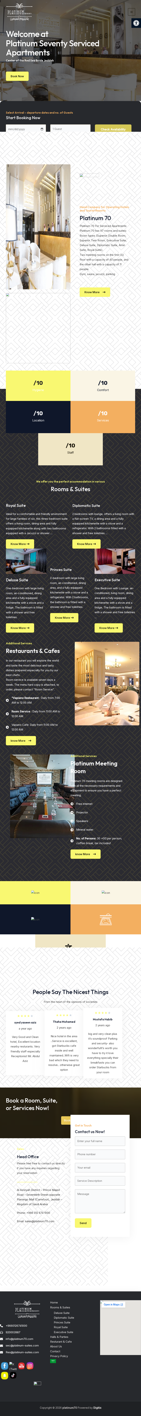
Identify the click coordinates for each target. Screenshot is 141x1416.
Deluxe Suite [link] (62, 1313)
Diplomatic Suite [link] (64, 1317)
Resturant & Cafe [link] (61, 1341)
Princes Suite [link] (62, 1322)
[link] (136, 23)
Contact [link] (55, 1351)
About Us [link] (56, 1346)
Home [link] (54, 1302)
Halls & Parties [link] (59, 1337)
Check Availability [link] (113, 129)
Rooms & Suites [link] (60, 1307)
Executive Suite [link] (63, 1332)
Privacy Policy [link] (59, 1356)
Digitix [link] (97, 1407)
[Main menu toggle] (131, 12)
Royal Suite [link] (61, 1327)
